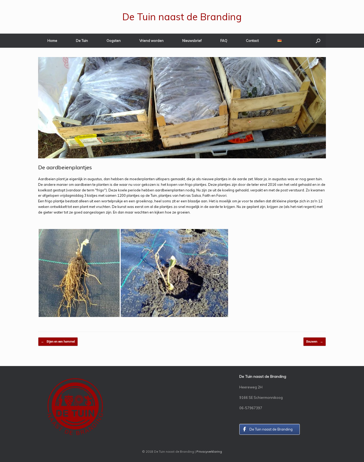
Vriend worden (151, 40)
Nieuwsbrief (192, 40)
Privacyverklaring (209, 451)
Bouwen (314, 341)
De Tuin (82, 40)
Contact (252, 40)
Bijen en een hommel (58, 341)
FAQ (223, 40)
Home (52, 40)
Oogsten (114, 40)
